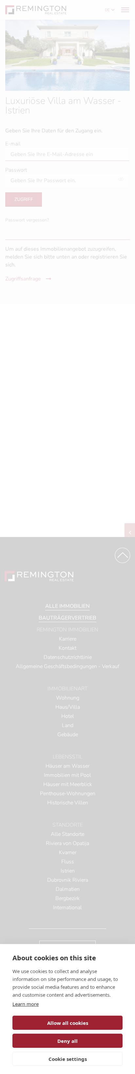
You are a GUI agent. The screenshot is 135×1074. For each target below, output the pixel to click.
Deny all (67, 1041)
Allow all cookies (67, 1023)
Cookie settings (67, 1059)
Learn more (25, 1004)
